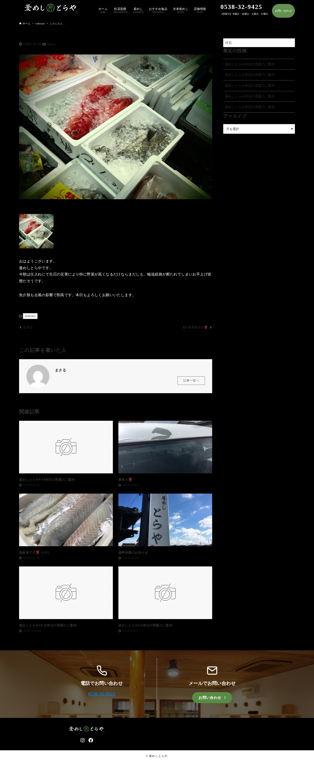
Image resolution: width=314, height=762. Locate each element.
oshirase (51, 44)
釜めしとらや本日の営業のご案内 (250, 64)
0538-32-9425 (101, 693)
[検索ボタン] (290, 42)
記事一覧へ (191, 380)
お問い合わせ (283, 10)
